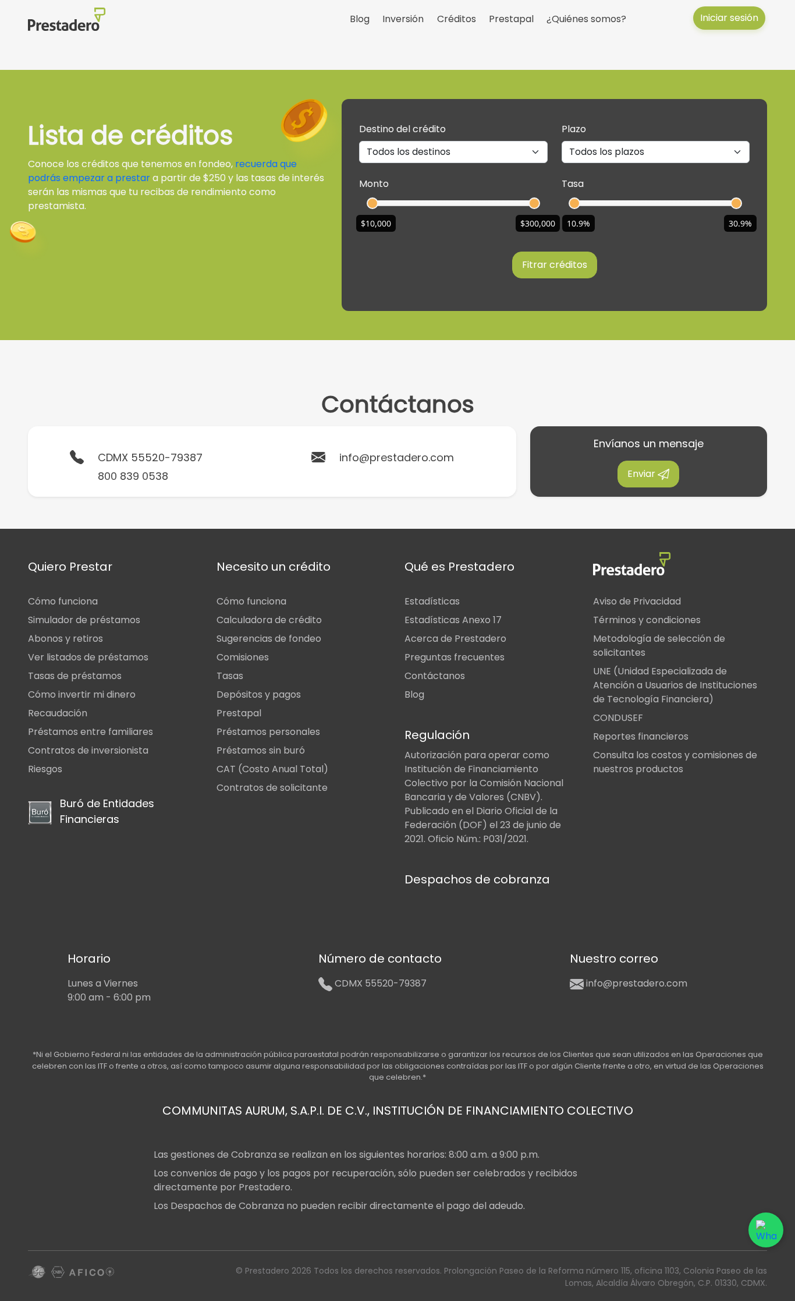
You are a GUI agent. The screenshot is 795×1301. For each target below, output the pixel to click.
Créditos (456, 19)
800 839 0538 (133, 476)
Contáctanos (434, 676)
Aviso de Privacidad (637, 601)
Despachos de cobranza (477, 879)
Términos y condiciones (647, 620)
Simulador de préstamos (84, 620)
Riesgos (45, 769)
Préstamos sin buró (261, 750)
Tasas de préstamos (75, 676)
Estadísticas (432, 601)
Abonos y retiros (65, 638)
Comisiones (243, 657)
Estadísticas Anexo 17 (453, 620)
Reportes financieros (640, 736)
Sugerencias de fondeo (269, 638)
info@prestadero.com (396, 457)
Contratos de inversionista (88, 750)
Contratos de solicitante (272, 787)
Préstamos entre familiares (90, 731)
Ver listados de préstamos (88, 657)
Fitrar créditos (554, 264)
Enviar (642, 473)
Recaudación (57, 713)
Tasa (573, 183)
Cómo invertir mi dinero (82, 694)
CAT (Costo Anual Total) (272, 769)
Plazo (574, 129)
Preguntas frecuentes (454, 657)
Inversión (403, 19)
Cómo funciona (63, 601)
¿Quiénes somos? (586, 19)
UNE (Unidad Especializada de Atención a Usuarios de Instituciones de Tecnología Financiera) (675, 685)
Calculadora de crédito (269, 620)
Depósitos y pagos (259, 694)
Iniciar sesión (729, 17)
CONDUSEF (618, 717)
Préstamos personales (268, 731)
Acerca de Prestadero (455, 638)
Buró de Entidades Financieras (107, 811)
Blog (360, 19)
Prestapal (511, 19)
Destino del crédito (402, 129)
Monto (374, 183)
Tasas (230, 676)
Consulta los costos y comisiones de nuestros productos (675, 762)
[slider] (372, 203)
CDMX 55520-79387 (150, 457)
